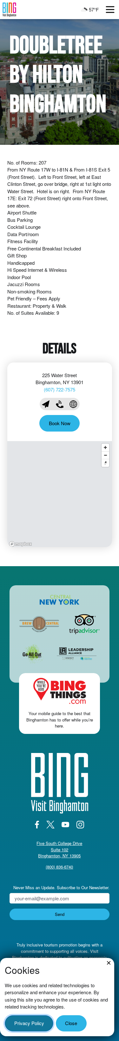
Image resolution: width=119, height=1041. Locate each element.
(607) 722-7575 (59, 389)
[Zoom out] (105, 455)
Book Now (59, 423)
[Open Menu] (110, 9)
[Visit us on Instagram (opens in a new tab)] (80, 824)
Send (59, 914)
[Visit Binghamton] (9, 10)
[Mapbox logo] (20, 544)
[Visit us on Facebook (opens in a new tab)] (37, 824)
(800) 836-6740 (59, 867)
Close (71, 1023)
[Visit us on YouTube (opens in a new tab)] (65, 824)
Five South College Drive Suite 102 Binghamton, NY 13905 (59, 849)
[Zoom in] (105, 447)
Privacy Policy (29, 1023)
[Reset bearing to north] (105, 463)
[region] (59, 494)
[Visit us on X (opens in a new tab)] (50, 824)
